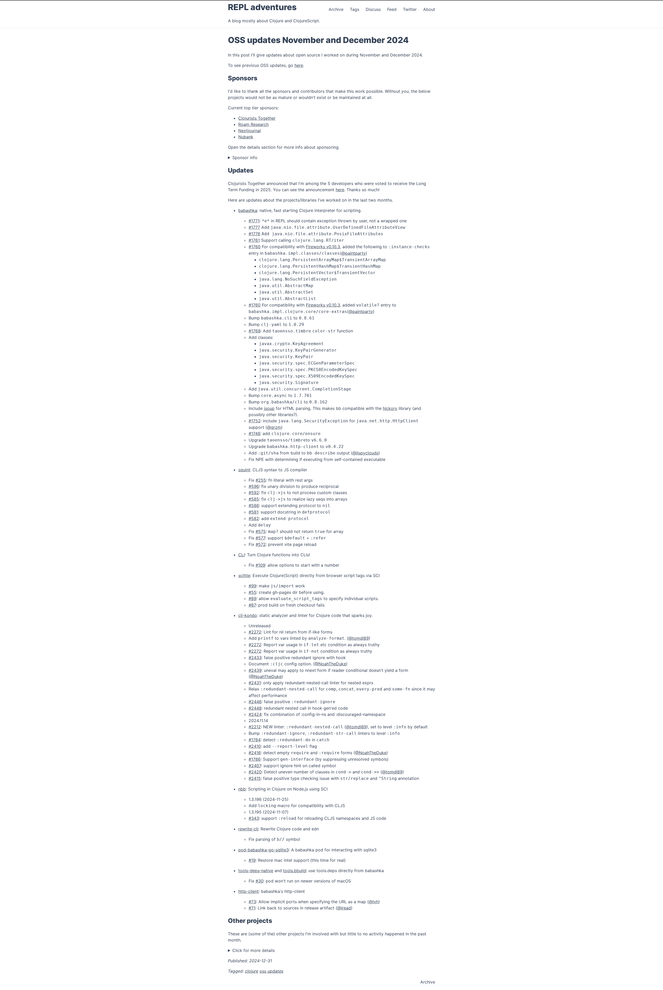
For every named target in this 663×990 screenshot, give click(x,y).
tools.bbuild (294, 870)
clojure (251, 971)
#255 (261, 480)
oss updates (271, 971)
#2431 (255, 682)
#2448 (255, 708)
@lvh (373, 901)
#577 (260, 537)
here (298, 65)
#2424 (255, 714)
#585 (254, 499)
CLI (241, 554)
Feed (392, 9)
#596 (254, 486)
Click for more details (253, 950)
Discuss (373, 9)
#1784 (255, 739)
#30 (259, 881)
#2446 (255, 701)
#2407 (255, 765)
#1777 (254, 227)
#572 (261, 544)
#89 (252, 598)
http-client (248, 891)
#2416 (255, 752)
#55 (252, 592)
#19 (252, 860)
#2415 (255, 778)
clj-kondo (247, 615)
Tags (354, 9)
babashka (247, 210)
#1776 (254, 233)
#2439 (255, 670)
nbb (242, 789)
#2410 (255, 746)
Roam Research (253, 124)
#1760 (255, 246)
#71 (252, 907)
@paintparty (353, 253)
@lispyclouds (365, 452)
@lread (344, 907)
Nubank (245, 136)
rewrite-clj (248, 828)
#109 (260, 565)
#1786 (255, 759)
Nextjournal (249, 130)
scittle (244, 575)
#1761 (254, 240)
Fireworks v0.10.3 (323, 246)
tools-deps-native (255, 870)
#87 (252, 605)
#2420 (255, 771)
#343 (254, 818)
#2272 (255, 632)
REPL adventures (262, 7)
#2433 (255, 657)
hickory (390, 408)
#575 (261, 531)
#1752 (255, 420)
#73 (252, 901)
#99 (252, 585)
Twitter (410, 9)
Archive (336, 9)
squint (244, 469)
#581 (253, 512)
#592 (254, 492)
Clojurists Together (257, 118)
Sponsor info (244, 157)
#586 (254, 505)
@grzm (274, 427)
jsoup (269, 408)
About (429, 9)
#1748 (254, 433)
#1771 (254, 220)
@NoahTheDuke (330, 663)
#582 (254, 518)
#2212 (255, 726)
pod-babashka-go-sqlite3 (263, 849)
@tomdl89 (358, 638)
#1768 (255, 330)
